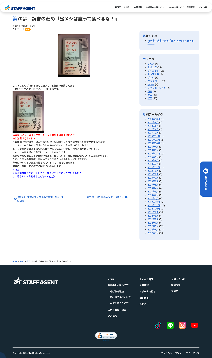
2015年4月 (153, 160)
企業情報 (138, 7)
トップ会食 (153, 74)
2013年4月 (153, 188)
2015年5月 (153, 157)
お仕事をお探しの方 (155, 7)
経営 (27, 29)
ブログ (151, 77)
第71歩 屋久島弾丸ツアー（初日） (106, 197)
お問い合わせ (178, 279)
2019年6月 (153, 126)
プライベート (154, 81)
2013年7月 (153, 177)
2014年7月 (153, 164)
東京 (150, 91)
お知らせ (128, 7)
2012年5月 (153, 226)
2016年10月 (154, 143)
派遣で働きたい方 (119, 303)
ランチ (151, 84)
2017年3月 (153, 132)
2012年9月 (153, 212)
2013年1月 (153, 198)
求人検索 (203, 7)
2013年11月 (154, 167)
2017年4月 (153, 129)
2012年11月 (154, 205)
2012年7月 (153, 219)
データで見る (149, 291)
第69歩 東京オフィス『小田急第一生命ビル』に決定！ (41, 198)
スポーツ (152, 67)
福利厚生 (144, 298)
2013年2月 (153, 195)
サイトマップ (192, 353)
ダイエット (153, 70)
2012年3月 (153, 233)
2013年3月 (153, 191)
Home (118, 7)
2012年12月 (154, 202)
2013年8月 (153, 174)
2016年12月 (154, 136)
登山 (150, 94)
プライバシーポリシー (172, 353)
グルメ (151, 63)
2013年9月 (153, 170)
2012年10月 (154, 208)
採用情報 (191, 7)
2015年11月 (154, 153)
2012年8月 (153, 215)
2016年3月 (153, 150)
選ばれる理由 (117, 291)
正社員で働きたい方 (120, 297)
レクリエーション (157, 88)
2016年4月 (153, 146)
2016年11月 (154, 139)
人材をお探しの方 (176, 7)
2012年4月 (153, 229)
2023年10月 (154, 119)
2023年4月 (153, 122)
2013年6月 (153, 181)
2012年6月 (153, 222)
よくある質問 (146, 279)
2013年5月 (153, 184)
